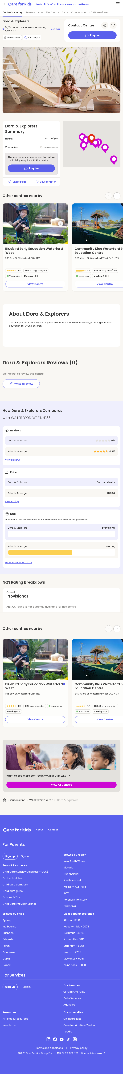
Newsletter (9, 1025)
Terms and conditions (49, 1048)
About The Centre (48, 12)
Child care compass (15, 884)
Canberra (9, 952)
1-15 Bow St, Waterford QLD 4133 (22, 258)
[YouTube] (62, 1039)
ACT (66, 893)
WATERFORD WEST (41, 800)
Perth (6, 946)
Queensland (17, 800)
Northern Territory (75, 899)
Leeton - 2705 (72, 952)
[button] (18, 240)
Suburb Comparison (74, 12)
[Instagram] (75, 1039)
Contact (53, 829)
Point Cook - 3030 (74, 965)
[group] (35, 223)
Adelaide (8, 939)
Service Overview (74, 992)
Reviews (30, 12)
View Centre (35, 284)
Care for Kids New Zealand (79, 1025)
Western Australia (74, 887)
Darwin (7, 958)
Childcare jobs (72, 1019)
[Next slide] (116, 195)
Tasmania (69, 906)
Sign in (25, 856)
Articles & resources (15, 1019)
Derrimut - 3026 (73, 933)
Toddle (67, 1031)
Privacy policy (78, 1048)
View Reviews (12, 459)
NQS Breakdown (98, 12)
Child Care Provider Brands (19, 904)
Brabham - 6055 (73, 946)
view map (56, 29)
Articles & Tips (11, 897)
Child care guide (13, 891)
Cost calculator (12, 878)
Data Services (72, 998)
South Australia (72, 880)
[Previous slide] (10, 223)
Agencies (69, 1005)
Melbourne (9, 926)
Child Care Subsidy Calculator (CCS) (25, 872)
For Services (14, 975)
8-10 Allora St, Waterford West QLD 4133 (97, 258)
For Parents (14, 844)
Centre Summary (12, 12)
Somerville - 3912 (73, 939)
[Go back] (4, 4)
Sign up (10, 856)
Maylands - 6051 (73, 958)
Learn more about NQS (18, 562)
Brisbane (8, 933)
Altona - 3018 (71, 920)
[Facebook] (55, 1039)
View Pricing (12, 501)
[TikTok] (68, 1039)
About (39, 829)
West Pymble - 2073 (76, 926)
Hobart (7, 965)
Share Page (19, 181)
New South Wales (74, 861)
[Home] (4, 800)
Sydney (7, 920)
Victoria (68, 867)
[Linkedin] (48, 1039)
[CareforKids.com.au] (17, 830)
